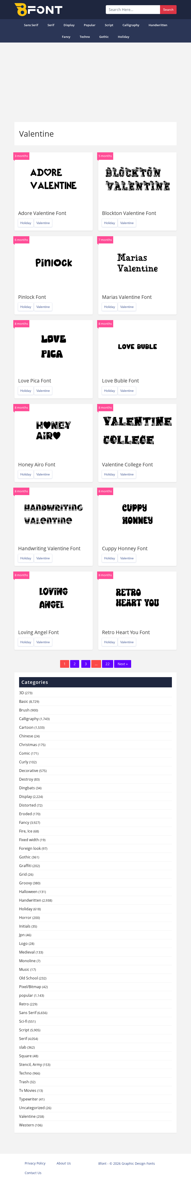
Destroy (26, 779)
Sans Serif (31, 25)
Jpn (22, 934)
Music (24, 969)
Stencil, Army (30, 1064)
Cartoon (26, 727)
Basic (23, 701)
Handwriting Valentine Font (49, 548)
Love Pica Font (34, 380)
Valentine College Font (127, 464)
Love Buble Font (120, 380)
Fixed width (29, 839)
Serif (51, 25)
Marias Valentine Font (127, 297)
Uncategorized (32, 1107)
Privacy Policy (35, 1163)
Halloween (28, 891)
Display (69, 25)
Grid (23, 874)
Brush (24, 710)
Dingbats (27, 787)
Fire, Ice (25, 831)
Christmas (28, 744)
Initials (25, 926)
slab (22, 1047)
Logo (23, 943)
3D (21, 692)
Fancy (66, 37)
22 (108, 663)
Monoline (27, 960)
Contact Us (33, 1173)
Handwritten (158, 25)
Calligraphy (131, 25)
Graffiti (25, 865)
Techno (85, 37)
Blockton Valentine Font (129, 213)
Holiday (123, 37)
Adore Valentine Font (42, 213)
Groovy (25, 883)
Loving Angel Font (38, 632)
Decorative (28, 770)
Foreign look (30, 848)
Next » (123, 663)
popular (90, 25)
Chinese (26, 736)
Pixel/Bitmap (30, 986)
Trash (24, 1081)
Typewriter (28, 1099)
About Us (64, 1163)
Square (25, 1055)
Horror (25, 917)
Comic (24, 753)
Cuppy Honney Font (124, 548)
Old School (28, 978)
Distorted (27, 805)
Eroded (25, 813)
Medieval (27, 952)
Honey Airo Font (36, 464)
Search (168, 9)
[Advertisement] (95, 82)
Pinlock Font (32, 297)
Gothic (104, 37)
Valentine (43, 223)
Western (26, 1125)
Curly (23, 761)
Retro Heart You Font (126, 632)
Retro (24, 1004)
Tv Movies (27, 1090)
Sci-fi (23, 1021)
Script (109, 25)
